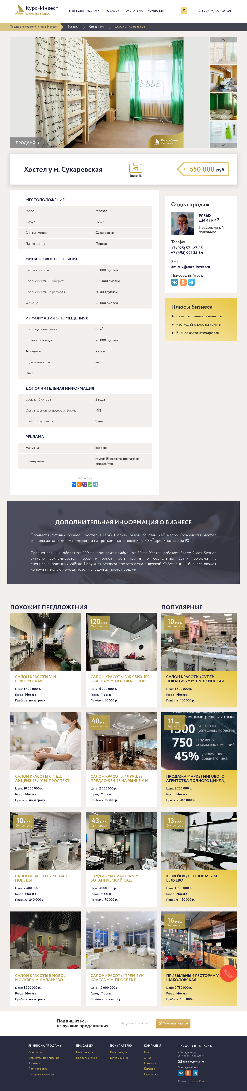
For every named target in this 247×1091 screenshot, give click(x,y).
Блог (147, 1053)
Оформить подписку (176, 1024)
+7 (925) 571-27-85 (187, 248)
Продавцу (111, 11)
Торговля (34, 1063)
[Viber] (84, 484)
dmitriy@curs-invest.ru (190, 267)
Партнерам (151, 1074)
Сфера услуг (96, 27)
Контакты (150, 1063)
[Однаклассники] (188, 1075)
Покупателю (134, 11)
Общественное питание (43, 1058)
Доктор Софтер (198, 1081)
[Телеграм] (192, 285)
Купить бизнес (119, 1058)
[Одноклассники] (79, 484)
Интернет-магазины (41, 1074)
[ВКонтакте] (74, 484)
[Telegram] (95, 484)
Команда (149, 1069)
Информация (84, 1053)
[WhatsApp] (90, 484)
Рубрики (73, 27)
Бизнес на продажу (84, 11)
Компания (156, 11)
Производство (37, 1069)
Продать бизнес (86, 1058)
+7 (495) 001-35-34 (216, 11)
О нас (147, 1058)
